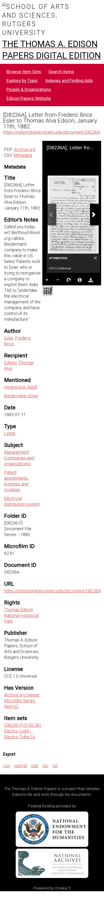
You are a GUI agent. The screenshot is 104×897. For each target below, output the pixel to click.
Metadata (23, 155)
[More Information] (80, 280)
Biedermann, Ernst (21, 395)
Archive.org (24, 149)
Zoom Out (58, 280)
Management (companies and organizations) (19, 458)
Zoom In (47, 280)
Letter (10, 433)
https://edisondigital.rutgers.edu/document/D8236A (51, 132)
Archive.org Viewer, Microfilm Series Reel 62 (22, 700)
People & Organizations (29, 89)
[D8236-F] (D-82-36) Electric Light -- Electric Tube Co (22, 731)
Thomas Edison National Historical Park (21, 615)
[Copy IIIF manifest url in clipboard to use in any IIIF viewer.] (47, 290)
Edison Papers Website (29, 98)
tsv (45, 765)
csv (6, 765)
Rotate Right (69, 280)
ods (34, 765)
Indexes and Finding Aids (69, 80)
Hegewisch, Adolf (20, 387)
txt (55, 765)
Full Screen (58, 290)
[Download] (91, 280)
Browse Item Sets (24, 71)
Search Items (61, 71)
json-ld (20, 765)
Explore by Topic (22, 80)
